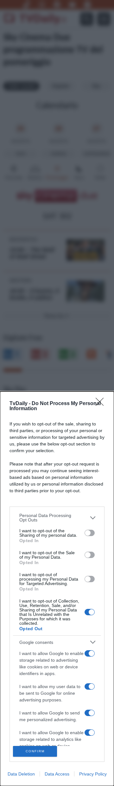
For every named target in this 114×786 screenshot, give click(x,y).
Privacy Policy (93, 773)
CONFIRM (35, 751)
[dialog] (57, 588)
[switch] (90, 533)
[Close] (102, 404)
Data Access (57, 773)
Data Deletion (21, 773)
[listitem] (57, 517)
